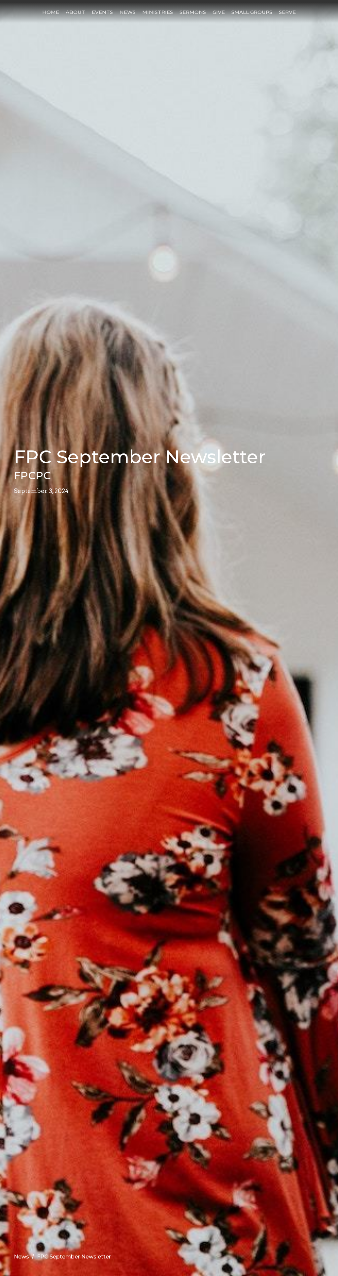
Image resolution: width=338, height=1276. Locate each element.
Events (102, 12)
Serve (287, 12)
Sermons (193, 12)
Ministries (157, 12)
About (75, 12)
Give (219, 12)
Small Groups (251, 12)
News (127, 12)
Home (50, 12)
